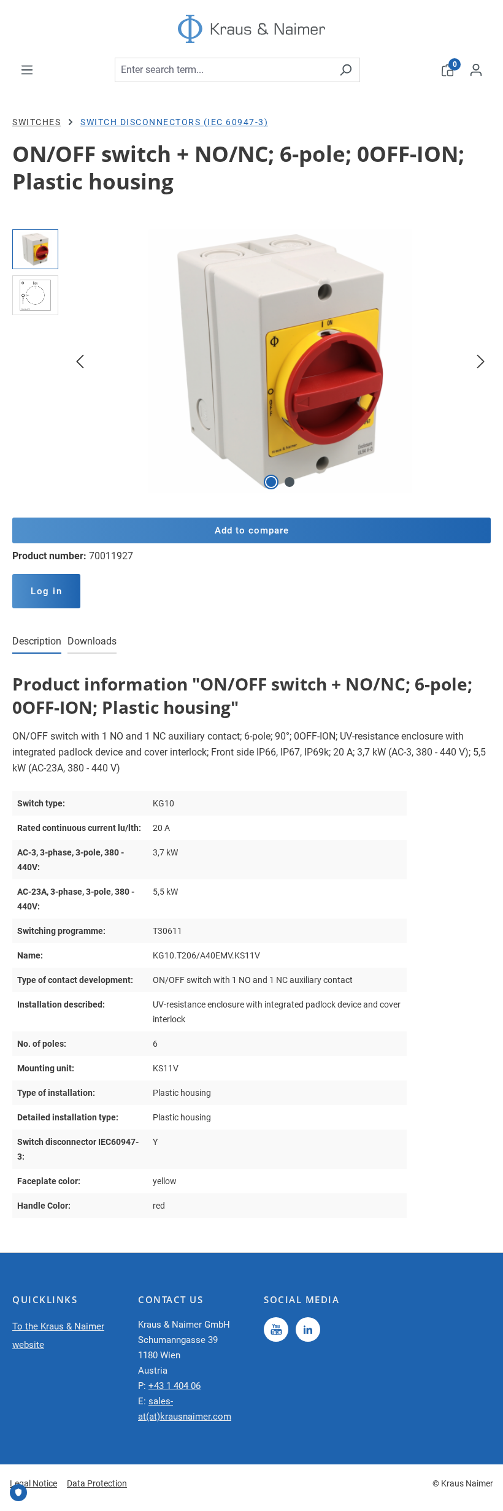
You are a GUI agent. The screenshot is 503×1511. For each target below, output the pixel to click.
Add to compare (252, 530)
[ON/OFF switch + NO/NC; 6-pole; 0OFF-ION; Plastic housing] (280, 361)
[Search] (345, 70)
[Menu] (27, 70)
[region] (251, 361)
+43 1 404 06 (174, 1385)
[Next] (481, 361)
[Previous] (80, 361)
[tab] (36, 642)
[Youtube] (276, 1329)
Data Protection (97, 1483)
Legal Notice (33, 1483)
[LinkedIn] (308, 1329)
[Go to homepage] (251, 29)
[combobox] (223, 70)
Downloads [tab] (92, 641)
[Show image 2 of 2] (289, 482)
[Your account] (476, 70)
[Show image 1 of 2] (271, 482)
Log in (46, 591)
